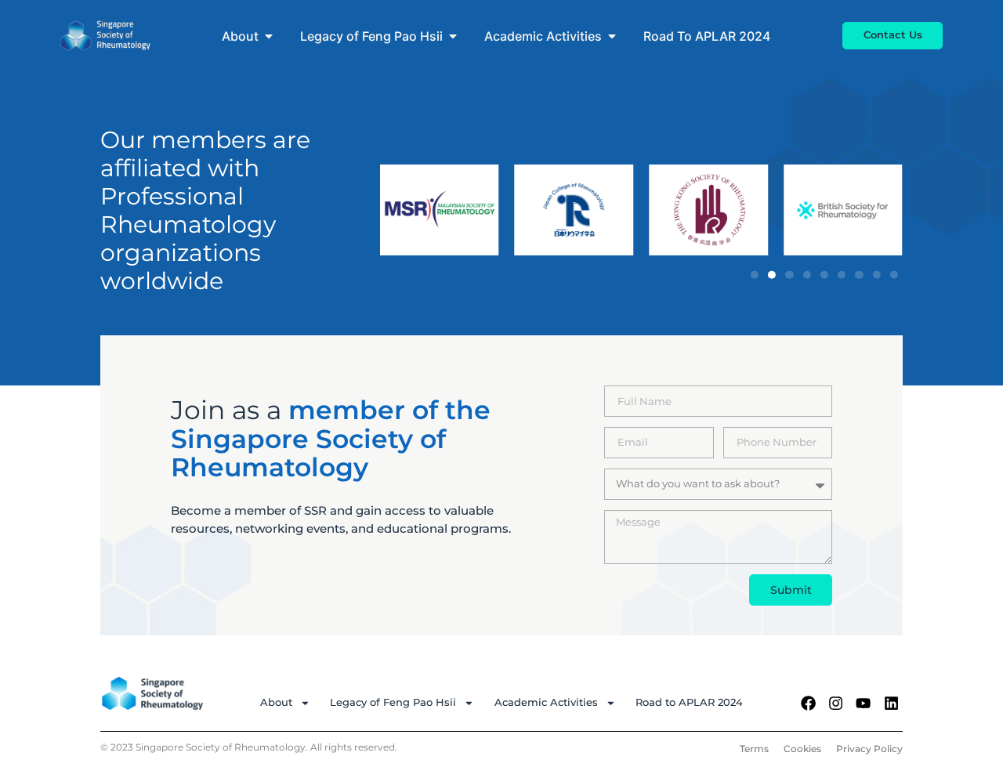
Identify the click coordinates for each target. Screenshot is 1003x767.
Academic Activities (546, 702)
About (276, 702)
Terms (754, 748)
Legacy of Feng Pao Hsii (393, 702)
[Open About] (269, 36)
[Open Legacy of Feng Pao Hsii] (453, 36)
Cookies (802, 748)
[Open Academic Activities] (612, 36)
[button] (755, 274)
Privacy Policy (869, 748)
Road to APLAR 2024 (689, 702)
